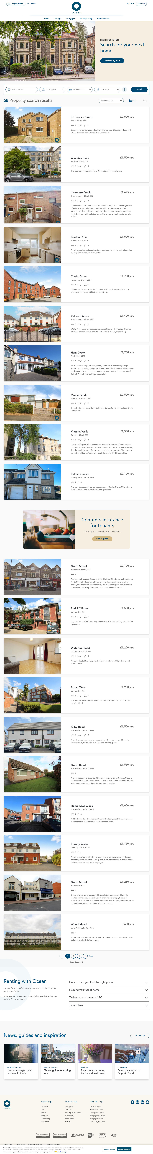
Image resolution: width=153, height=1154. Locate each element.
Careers (67, 1121)
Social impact (69, 1118)
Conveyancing (86, 19)
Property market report (73, 1112)
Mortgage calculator (96, 1118)
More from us (103, 19)
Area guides (69, 1106)
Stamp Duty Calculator (97, 1121)
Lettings (57, 19)
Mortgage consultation (97, 1115)
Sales (46, 19)
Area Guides (31, 3)
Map (145, 101)
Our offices (44, 1106)
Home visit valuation (96, 1109)
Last (91, 956)
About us (68, 1109)
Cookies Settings (109, 1149)
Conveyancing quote (97, 1112)
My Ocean (130, 3)
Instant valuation (95, 1106)
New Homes (45, 1121)
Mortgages (70, 19)
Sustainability (69, 1115)
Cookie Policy (62, 1152)
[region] (76, 1149)
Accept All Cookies (124, 1149)
